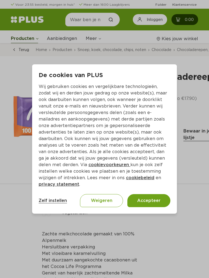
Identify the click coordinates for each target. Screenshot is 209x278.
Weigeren (101, 200)
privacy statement (59, 184)
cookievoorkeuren (109, 164)
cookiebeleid (140, 177)
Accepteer (149, 200)
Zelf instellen (53, 200)
